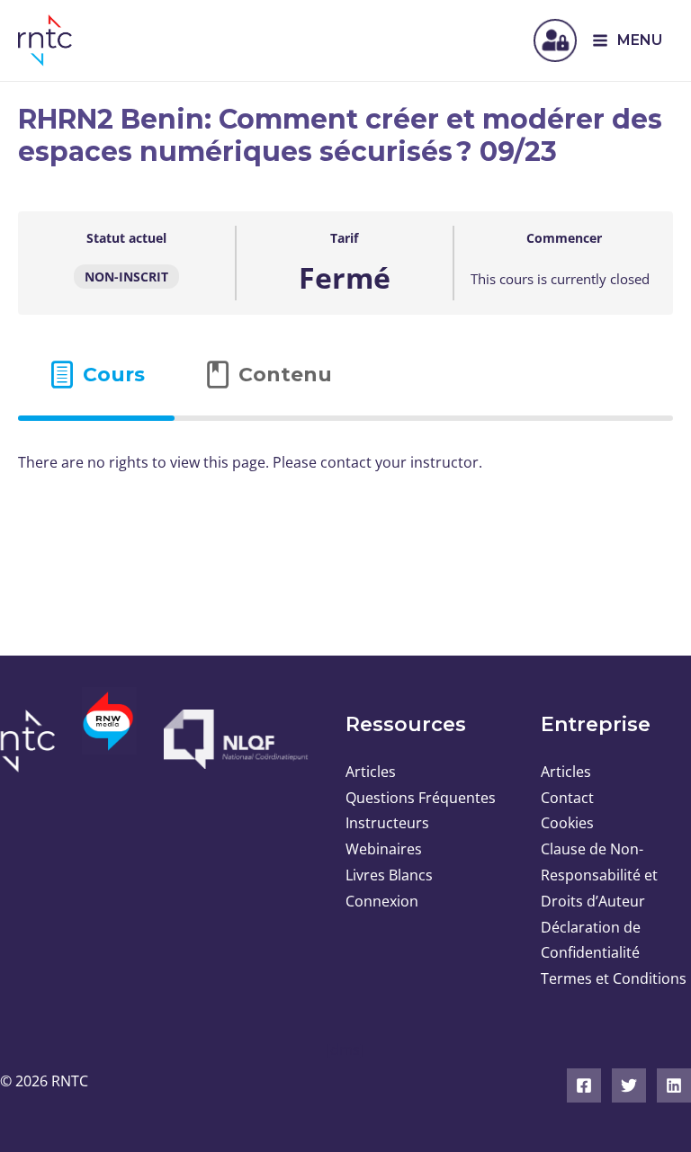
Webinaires (384, 849)
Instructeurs (387, 823)
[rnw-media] (109, 732)
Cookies (567, 823)
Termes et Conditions (614, 978)
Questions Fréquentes (421, 798)
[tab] (96, 374)
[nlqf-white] (232, 739)
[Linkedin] (674, 1085)
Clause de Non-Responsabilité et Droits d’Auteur (599, 875)
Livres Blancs (389, 875)
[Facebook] (584, 1085)
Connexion (382, 901)
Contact (567, 798)
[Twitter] (629, 1085)
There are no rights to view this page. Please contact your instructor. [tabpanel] (250, 462)
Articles (371, 771)
